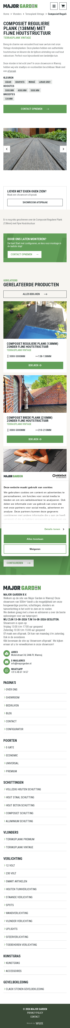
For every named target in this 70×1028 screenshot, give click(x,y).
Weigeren (35, 549)
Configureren (15, 563)
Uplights (12, 929)
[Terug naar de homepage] (20, 6)
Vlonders (17, 14)
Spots (10, 905)
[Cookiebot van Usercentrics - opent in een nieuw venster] (51, 476)
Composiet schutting (19, 813)
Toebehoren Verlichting (21, 944)
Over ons (11, 689)
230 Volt (11, 873)
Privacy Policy (35, 1012)
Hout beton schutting (20, 805)
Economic (12, 755)
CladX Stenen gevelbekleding (25, 989)
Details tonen (52, 529)
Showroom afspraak (35, 202)
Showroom (12, 697)
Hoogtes (8, 86)
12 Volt (10, 865)
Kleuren (8, 77)
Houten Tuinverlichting (21, 889)
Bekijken (33, 365)
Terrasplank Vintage (34, 14)
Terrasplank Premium (20, 839)
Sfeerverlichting (17, 937)
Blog (9, 713)
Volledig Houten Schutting (23, 789)
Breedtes (9, 94)
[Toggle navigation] (54, 6)
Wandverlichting (17, 913)
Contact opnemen (31, 108)
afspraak (11, 71)
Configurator (14, 729)
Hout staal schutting (20, 797)
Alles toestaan (35, 539)
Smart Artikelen (16, 881)
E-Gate (10, 747)
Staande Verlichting (19, 897)
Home (6, 14)
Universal (12, 763)
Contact (11, 721)
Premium (11, 771)
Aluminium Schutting (19, 821)
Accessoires (14, 971)
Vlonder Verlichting (19, 921)
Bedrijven (12, 705)
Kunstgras (13, 963)
